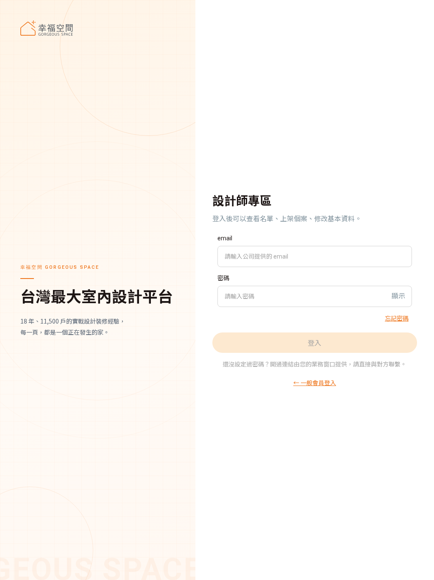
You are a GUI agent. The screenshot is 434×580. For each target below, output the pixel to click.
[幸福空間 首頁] (97, 28)
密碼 (223, 278)
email (224, 238)
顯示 (398, 296)
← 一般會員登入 (314, 382)
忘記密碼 (397, 318)
